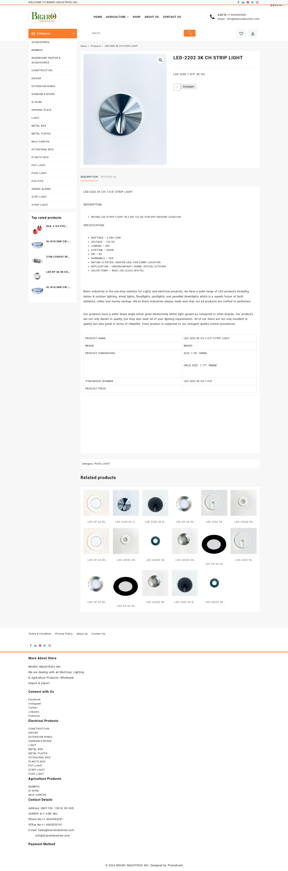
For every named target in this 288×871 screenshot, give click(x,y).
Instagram (34, 703)
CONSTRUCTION (42, 70)
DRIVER (36, 78)
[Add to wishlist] (176, 87)
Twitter (32, 707)
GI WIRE (37, 102)
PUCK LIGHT (39, 173)
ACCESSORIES (41, 42)
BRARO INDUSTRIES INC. (132, 865)
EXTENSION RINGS (43, 86)
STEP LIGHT (39, 196)
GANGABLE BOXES (43, 94)
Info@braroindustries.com (243, 18)
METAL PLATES (41, 133)
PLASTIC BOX (40, 157)
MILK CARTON (40, 141)
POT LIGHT (39, 165)
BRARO (188, 345)
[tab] (91, 177)
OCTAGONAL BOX (42, 149)
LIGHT (36, 117)
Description (89, 176)
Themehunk (175, 865)
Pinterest (34, 715)
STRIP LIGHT (40, 204)
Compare (188, 86)
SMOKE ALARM (41, 188)
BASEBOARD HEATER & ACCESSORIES (46, 60)
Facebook (34, 699)
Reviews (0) (109, 176)
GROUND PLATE (42, 109)
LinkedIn (33, 711)
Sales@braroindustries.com (56, 830)
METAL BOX (39, 125)
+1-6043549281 (236, 14)
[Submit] (190, 33)
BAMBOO (37, 50)
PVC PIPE (37, 181)
